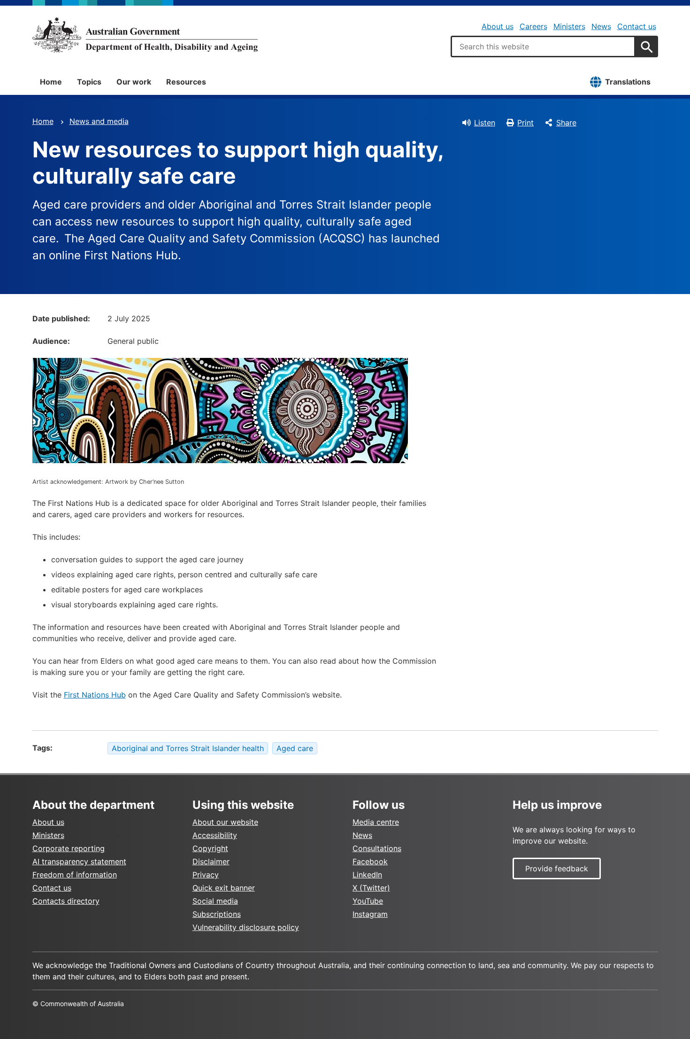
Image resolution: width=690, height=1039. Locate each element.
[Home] (145, 35)
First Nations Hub (95, 694)
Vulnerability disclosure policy (245, 927)
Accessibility (214, 835)
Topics (89, 81)
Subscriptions (216, 914)
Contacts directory (66, 901)
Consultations (377, 848)
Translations (628, 81)
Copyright (210, 848)
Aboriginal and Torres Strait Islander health (188, 748)
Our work (133, 81)
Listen (484, 122)
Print (525, 122)
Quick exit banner (223, 887)
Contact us (636, 26)
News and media (99, 121)
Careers (533, 26)
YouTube (368, 901)
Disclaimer (211, 861)
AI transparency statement (79, 861)
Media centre (376, 822)
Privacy (205, 874)
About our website (225, 822)
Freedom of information (74, 874)
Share (566, 122)
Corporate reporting (68, 848)
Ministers (569, 26)
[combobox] (543, 46)
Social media (215, 901)
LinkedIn (367, 874)
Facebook (370, 861)
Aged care (294, 748)
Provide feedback (556, 868)
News (601, 26)
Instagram (370, 914)
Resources (186, 81)
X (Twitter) (371, 887)
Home (51, 81)
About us (498, 26)
